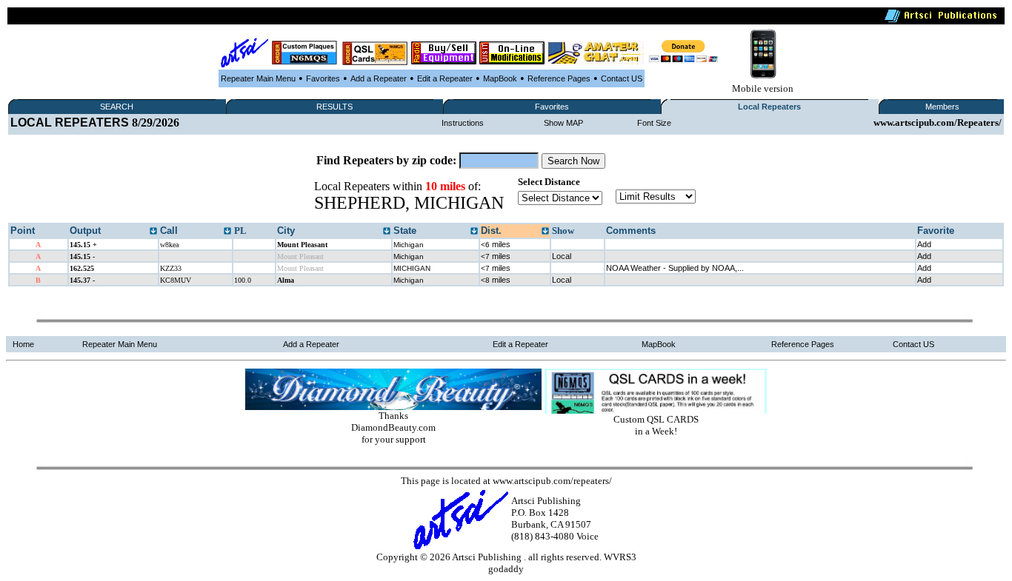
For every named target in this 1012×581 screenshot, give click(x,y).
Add (924, 244)
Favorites (323, 78)
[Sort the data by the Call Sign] (227, 231)
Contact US (621, 78)
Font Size (654, 122)
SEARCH (116, 106)
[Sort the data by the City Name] (386, 231)
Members (942, 106)
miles (495, 244)
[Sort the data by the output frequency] (153, 231)
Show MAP (563, 122)
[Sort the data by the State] (474, 231)
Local (561, 256)
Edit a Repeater (445, 78)
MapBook (500, 78)
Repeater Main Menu (258, 78)
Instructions (463, 122)
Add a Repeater (378, 78)
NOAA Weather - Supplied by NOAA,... (675, 267)
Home (23, 344)
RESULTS (334, 106)
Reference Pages (558, 78)
